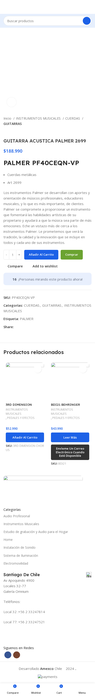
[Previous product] (80, 131)
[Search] (87, 21)
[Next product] (89, 131)
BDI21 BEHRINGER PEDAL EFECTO (65, 406)
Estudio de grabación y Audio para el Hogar (35, 532)
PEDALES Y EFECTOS (21, 418)
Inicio (7, 118)
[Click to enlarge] (11, 102)
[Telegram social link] (23, 327)
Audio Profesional (16, 516)
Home (8, 539)
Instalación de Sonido (19, 547)
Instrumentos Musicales (21, 524)
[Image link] (43, 488)
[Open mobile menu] (5, 7)
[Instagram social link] (16, 654)
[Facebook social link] (17, 327)
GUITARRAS (12, 123)
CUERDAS (73, 118)
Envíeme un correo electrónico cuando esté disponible (70, 452)
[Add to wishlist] (38, 369)
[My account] (90, 7)
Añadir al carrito (41, 254)
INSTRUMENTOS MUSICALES (39, 118)
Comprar (71, 254)
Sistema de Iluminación (20, 555)
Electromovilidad (15, 563)
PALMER (26, 318)
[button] (25, 437)
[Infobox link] (47, 575)
